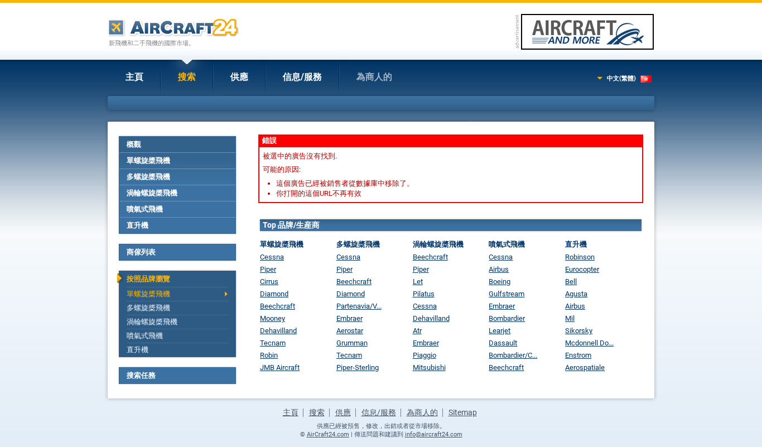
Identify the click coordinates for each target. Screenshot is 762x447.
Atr (417, 330)
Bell (571, 281)
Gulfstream (506, 294)
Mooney (272, 318)
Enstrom (578, 355)
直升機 (137, 225)
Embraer (349, 318)
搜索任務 (141, 375)
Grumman (352, 343)
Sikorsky (578, 330)
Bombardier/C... (513, 355)
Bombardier (507, 318)
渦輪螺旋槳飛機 (152, 193)
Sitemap (462, 412)
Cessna (272, 257)
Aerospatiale (585, 367)
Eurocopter (582, 269)
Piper (268, 269)
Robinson (580, 257)
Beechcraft (277, 306)
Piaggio (424, 355)
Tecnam (273, 343)
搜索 (187, 76)
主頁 (134, 76)
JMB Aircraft (280, 367)
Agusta (576, 294)
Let (418, 281)
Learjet (499, 330)
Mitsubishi (429, 367)
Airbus (499, 269)
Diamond (274, 294)
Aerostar (349, 330)
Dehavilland (278, 330)
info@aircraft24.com (433, 434)
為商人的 (374, 76)
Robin (269, 355)
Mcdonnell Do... (589, 343)
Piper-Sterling (357, 367)
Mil (570, 318)
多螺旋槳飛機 (148, 176)
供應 (239, 76)
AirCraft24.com (328, 434)
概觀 (134, 144)
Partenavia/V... (359, 306)
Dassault (503, 343)
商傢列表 (141, 252)
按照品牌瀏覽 (148, 279)
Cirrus (269, 281)
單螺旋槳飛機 (148, 160)
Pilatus (424, 294)
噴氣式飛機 (145, 209)
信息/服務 (302, 76)
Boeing (499, 281)
